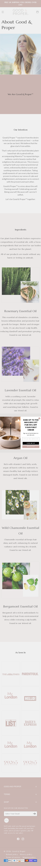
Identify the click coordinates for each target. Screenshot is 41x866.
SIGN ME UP (31, 443)
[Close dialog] (39, 418)
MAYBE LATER (30, 446)
